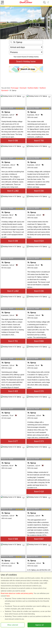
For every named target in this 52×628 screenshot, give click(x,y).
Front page (14, 88)
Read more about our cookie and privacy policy (17, 593)
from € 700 (39, 141)
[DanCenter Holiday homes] (26, 3)
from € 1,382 (13, 191)
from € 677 (13, 441)
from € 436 (13, 141)
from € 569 (13, 539)
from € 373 (39, 441)
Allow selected (12, 625)
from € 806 (39, 341)
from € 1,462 (13, 291)
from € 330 (39, 191)
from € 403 (13, 391)
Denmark (23, 88)
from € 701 (13, 341)
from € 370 (39, 391)
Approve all (39, 625)
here (8, 596)
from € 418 (39, 491)
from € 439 (13, 241)
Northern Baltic (33, 88)
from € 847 (39, 539)
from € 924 (39, 241)
